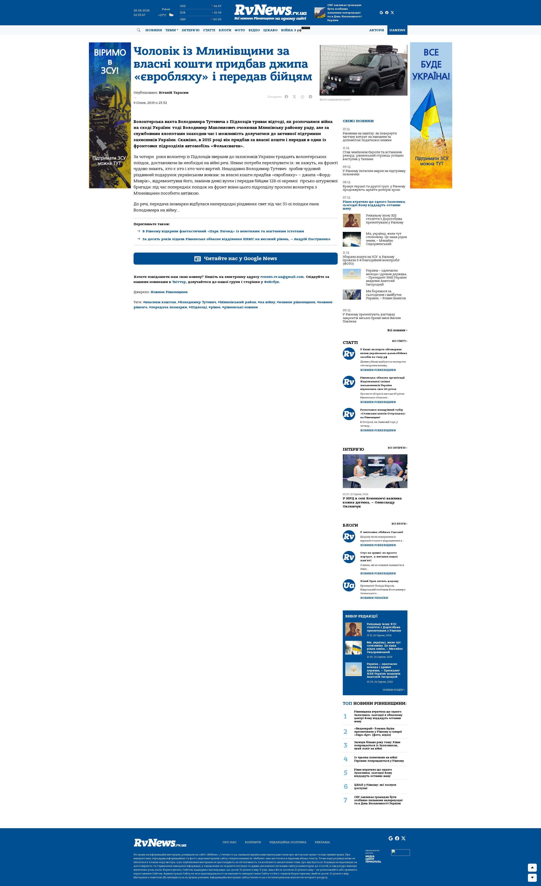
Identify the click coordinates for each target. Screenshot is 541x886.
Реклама (322, 842)
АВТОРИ (376, 30)
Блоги (225, 30)
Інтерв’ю (191, 30)
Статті (209, 30)
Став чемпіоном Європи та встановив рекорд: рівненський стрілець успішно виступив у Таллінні (373, 155)
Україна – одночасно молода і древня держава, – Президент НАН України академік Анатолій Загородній (386, 277)
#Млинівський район (237, 302)
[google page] (381, 12)
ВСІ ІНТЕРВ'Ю (397, 447)
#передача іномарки (168, 307)
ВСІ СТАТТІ (399, 341)
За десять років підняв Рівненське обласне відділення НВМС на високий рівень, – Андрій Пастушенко (236, 239)
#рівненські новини (240, 307)
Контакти (253, 842)
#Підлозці (198, 307)
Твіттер (179, 282)
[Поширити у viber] (302, 97)
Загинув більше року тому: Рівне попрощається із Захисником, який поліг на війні (377, 745)
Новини (153, 30)
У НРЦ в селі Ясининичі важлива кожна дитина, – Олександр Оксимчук (372, 502)
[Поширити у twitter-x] (294, 97)
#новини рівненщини (296, 302)
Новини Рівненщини (169, 292)
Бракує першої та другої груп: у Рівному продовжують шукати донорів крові (374, 188)
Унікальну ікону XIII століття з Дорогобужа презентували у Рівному (384, 219)
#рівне (214, 307)
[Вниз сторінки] (532, 878)
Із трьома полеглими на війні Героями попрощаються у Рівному (379, 759)
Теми (170, 30)
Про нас (229, 842)
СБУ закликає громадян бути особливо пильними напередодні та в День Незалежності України (344, 13)
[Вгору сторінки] (532, 868)
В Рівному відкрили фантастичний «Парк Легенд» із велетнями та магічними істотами (223, 231)
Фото (240, 30)
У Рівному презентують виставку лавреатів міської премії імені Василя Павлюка (372, 318)
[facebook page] (386, 12)
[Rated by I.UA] (400, 852)
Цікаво (270, 30)
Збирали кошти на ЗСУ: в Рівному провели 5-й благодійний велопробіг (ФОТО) (371, 260)
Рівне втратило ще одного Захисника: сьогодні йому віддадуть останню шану (374, 205)
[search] (138, 30)
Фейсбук (271, 282)
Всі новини (397, 330)
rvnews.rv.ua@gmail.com (282, 277)
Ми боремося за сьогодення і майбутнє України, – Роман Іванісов (386, 294)
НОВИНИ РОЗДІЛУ (394, 690)
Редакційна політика (287, 842)
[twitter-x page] (392, 12)
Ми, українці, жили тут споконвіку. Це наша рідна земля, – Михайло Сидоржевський (386, 239)
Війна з (295, 29)
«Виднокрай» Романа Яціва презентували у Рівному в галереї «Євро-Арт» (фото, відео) (378, 732)
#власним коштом (159, 302)
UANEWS (397, 30)
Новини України (374, 597)
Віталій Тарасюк (174, 93)
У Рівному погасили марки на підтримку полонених (374, 172)
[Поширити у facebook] (286, 97)
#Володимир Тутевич (197, 302)
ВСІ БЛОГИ (399, 523)
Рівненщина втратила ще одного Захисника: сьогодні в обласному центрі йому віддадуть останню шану (378, 716)
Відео (254, 30)
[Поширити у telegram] (310, 97)
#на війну (266, 302)
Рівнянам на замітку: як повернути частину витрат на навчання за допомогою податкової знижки (370, 137)
